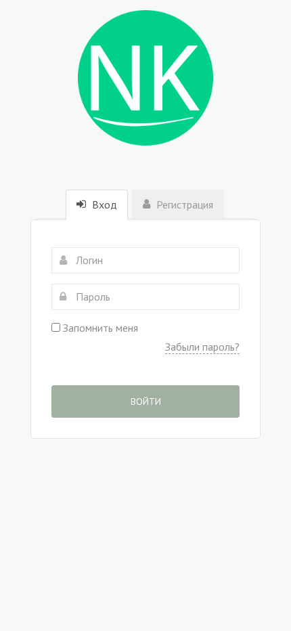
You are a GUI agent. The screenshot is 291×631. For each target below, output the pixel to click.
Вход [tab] (103, 204)
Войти (146, 401)
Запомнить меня (99, 327)
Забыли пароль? (202, 346)
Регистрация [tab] (183, 204)
